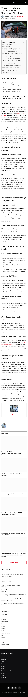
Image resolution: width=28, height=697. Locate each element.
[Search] (26, 2)
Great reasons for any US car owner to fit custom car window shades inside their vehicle (13, 555)
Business (4, 617)
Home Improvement (6, 633)
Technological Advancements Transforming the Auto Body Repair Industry (11, 453)
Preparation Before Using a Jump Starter (12, 54)
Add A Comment (14, 562)
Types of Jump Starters (11, 51)
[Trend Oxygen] (14, 2)
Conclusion (6, 72)
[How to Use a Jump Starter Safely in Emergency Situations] (14, 29)
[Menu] (2, 2)
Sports (3, 640)
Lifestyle (3, 637)
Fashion (3, 623)
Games (3, 628)
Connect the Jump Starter (12, 62)
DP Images (4, 619)
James (7, 16)
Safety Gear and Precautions (13, 58)
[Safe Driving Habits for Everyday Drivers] (14, 485)
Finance (3, 626)
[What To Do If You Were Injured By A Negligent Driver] (14, 465)
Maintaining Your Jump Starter (11, 71)
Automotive (20, 16)
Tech (3, 642)
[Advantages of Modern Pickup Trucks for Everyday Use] (14, 524)
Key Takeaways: (7, 44)
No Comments (6, 18)
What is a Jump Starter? (11, 49)
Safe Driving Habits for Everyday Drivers (13, 494)
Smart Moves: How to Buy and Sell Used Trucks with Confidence (12, 513)
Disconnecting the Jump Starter (13, 65)
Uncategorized (5, 644)
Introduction (6, 46)
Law (2, 635)
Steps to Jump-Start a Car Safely (12, 60)
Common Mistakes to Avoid (11, 69)
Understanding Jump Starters (11, 48)
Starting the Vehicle (10, 63)
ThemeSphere (22, 692)
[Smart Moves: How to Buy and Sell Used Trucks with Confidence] (14, 504)
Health (3, 630)
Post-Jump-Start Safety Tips (11, 67)
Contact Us (4, 677)
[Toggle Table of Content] (23, 42)
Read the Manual (10, 56)
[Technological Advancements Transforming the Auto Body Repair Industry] (14, 443)
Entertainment (5, 621)
